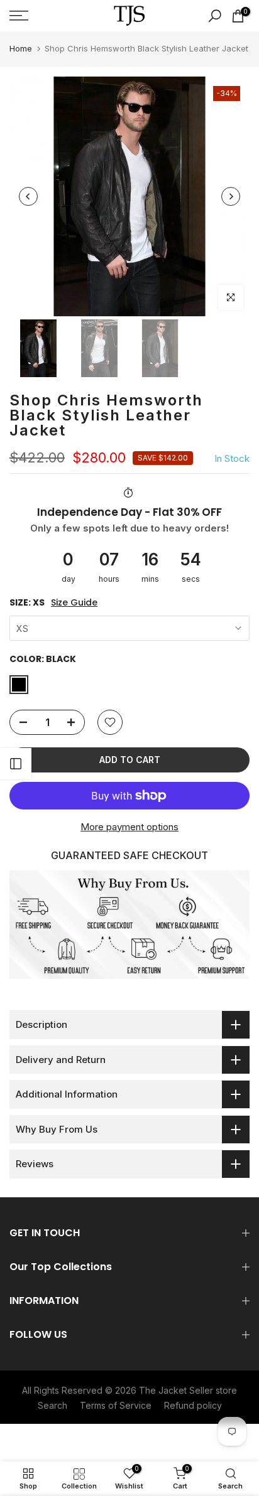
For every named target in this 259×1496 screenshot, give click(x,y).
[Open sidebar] (15, 763)
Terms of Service (116, 1405)
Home (20, 48)
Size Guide (74, 603)
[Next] (230, 196)
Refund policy (193, 1405)
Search (52, 1405)
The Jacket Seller (176, 1390)
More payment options (129, 827)
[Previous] (28, 196)
